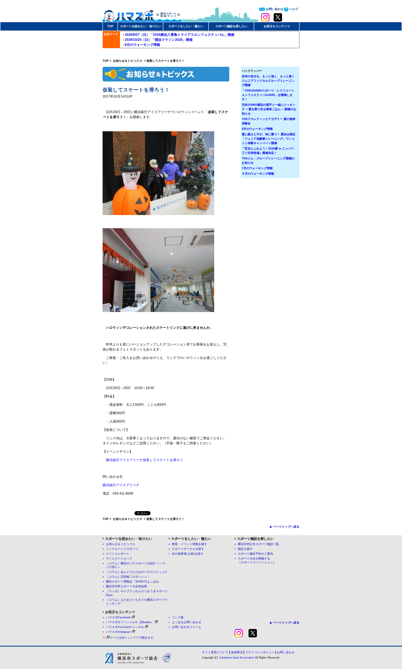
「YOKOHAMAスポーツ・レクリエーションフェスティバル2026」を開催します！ (268, 95)
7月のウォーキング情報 (257, 168)
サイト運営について (215, 652)
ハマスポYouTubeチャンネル (125, 627)
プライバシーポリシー (259, 652)
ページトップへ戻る (286, 526)
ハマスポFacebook (118, 617)
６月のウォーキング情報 (258, 173)
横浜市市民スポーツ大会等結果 (126, 586)
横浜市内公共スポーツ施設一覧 (258, 544)
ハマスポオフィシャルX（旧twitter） (130, 622)
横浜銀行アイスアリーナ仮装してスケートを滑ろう (144, 460)
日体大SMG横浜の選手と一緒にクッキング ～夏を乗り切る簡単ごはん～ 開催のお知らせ (269, 109)
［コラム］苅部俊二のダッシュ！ (128, 576)
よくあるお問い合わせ (186, 622)
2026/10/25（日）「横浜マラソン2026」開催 (159, 39)
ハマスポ (142, 14)
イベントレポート (117, 553)
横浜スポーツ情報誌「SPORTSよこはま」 (134, 581)
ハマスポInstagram (118, 631)
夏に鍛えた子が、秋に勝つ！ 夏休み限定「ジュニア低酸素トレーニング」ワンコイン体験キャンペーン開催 (268, 139)
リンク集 (178, 617)
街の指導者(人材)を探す (187, 553)
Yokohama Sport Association (236, 657)
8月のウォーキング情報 (142, 44)
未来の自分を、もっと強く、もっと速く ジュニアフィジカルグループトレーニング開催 (268, 81)
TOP (110, 26)
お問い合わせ (274, 9)
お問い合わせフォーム (186, 627)
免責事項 (237, 652)
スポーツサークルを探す (188, 548)
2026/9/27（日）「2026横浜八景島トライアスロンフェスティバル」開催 (179, 34)
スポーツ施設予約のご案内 (255, 553)
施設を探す (245, 548)
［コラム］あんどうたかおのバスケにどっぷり (137, 572)
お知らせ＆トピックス (128, 60)
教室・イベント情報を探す (189, 544)
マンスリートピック (119, 558)
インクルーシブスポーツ (122, 548)
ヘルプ (293, 9)
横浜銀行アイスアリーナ (121, 485)
